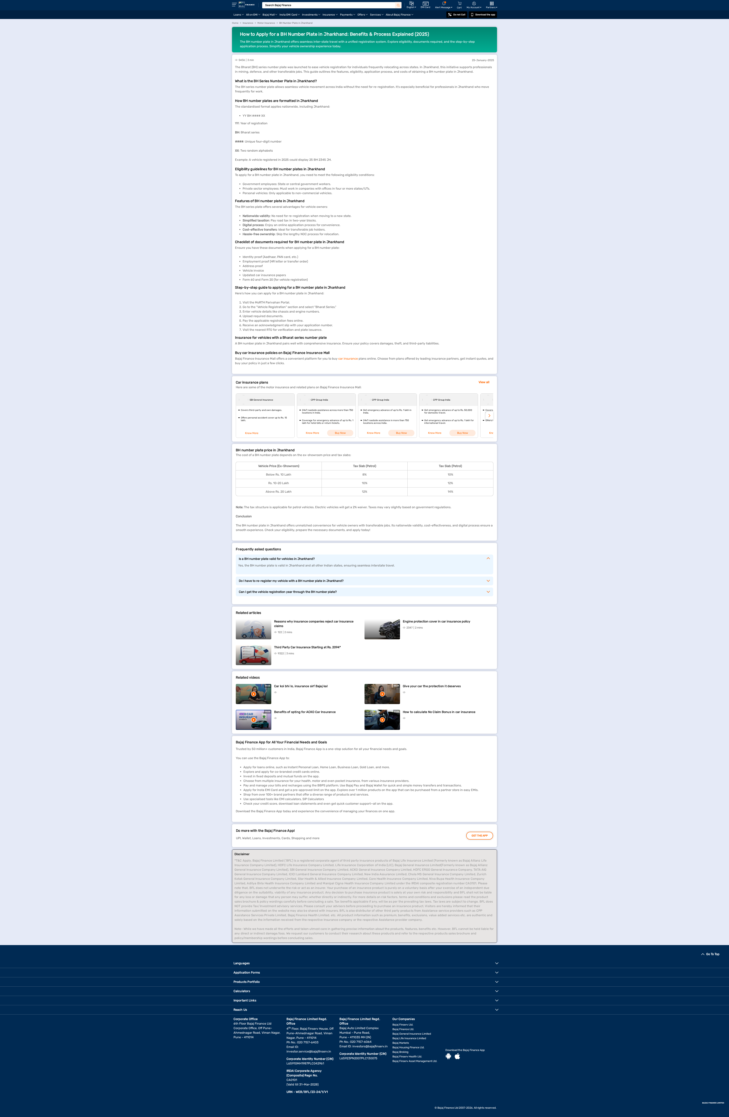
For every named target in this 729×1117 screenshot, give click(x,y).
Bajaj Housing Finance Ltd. (408, 1047)
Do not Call (459, 14)
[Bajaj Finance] (247, 5)
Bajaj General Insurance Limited (411, 1033)
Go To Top (713, 954)
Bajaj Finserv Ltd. (402, 1024)
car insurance (348, 358)
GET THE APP (480, 835)
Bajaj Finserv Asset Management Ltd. (414, 1061)
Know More (251, 433)
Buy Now (340, 433)
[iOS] (457, 1056)
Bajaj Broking (400, 1052)
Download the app (485, 14)
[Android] (448, 1056)
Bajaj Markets (400, 1043)
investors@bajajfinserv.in (370, 1046)
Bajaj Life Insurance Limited (409, 1038)
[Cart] (460, 3)
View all (484, 382)
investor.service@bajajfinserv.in (308, 1051)
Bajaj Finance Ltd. (403, 1029)
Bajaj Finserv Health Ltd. (407, 1056)
